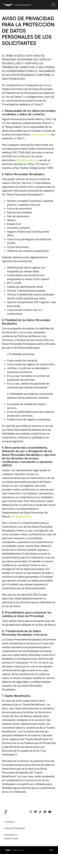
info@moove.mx (26, 160)
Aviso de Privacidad (14, 828)
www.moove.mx (40, 134)
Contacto (9, 821)
